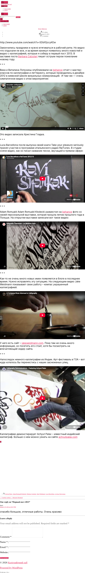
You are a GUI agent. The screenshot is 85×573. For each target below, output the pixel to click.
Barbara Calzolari (28, 56)
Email (4, 547)
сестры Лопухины (60, 494)
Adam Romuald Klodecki (19, 494)
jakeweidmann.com (32, 343)
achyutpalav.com (68, 436)
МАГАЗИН (7, 9)
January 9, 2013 (45, 34)
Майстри (44, 29)
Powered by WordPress (11, 567)
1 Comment (45, 36)
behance (58, 69)
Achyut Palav (8, 494)
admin (46, 32)
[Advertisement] (42, 456)
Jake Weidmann (41, 494)
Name (4, 542)
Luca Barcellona (50, 494)
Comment (5, 536)
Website (4, 552)
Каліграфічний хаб (6, 4)
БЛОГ (6, 10)
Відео (39, 29)
